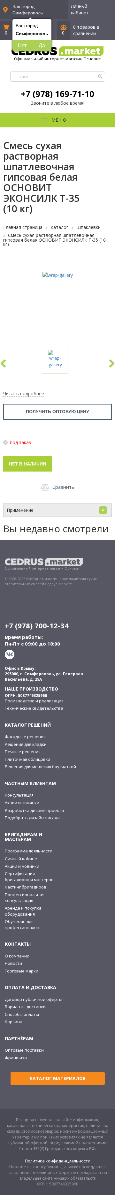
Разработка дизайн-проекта (34, 810)
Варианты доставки (25, 1007)
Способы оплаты (22, 1014)
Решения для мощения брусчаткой (40, 766)
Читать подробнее (23, 393)
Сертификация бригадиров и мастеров (29, 876)
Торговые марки (21, 971)
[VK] (10, 654)
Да (42, 45)
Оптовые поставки (24, 1050)
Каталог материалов (58, 1078)
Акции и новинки (22, 802)
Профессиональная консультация (24, 898)
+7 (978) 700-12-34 (37, 625)
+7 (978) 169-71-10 (57, 94)
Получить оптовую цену (57, 411)
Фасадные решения (25, 736)
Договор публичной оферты (33, 999)
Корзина (13, 1022)
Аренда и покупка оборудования (23, 911)
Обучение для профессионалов (22, 924)
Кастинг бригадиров (25, 887)
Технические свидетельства (34, 708)
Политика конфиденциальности (57, 1161)
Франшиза (16, 1058)
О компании (17, 956)
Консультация (19, 795)
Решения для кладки (26, 744)
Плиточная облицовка (27, 759)
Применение (20, 510)
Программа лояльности (28, 851)
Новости (13, 963)
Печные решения (23, 751)
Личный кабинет (80, 9)
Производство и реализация (34, 701)
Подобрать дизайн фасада (32, 818)
